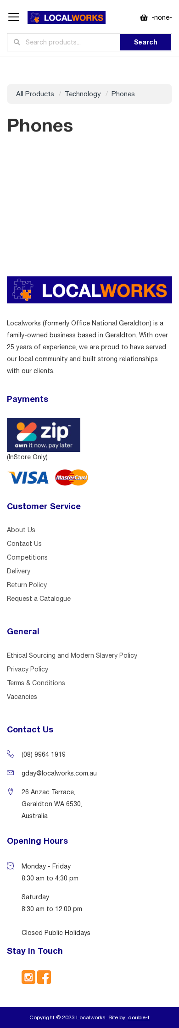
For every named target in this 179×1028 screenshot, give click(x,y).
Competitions (27, 557)
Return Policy (27, 584)
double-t (139, 1017)
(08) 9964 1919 (44, 754)
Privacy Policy (27, 669)
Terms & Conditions (36, 683)
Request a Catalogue (39, 598)
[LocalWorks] (67, 17)
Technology (83, 94)
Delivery (18, 571)
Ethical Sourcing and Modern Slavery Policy (72, 655)
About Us (21, 529)
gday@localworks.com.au (59, 773)
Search (145, 42)
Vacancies (22, 696)
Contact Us (24, 543)
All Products (35, 94)
